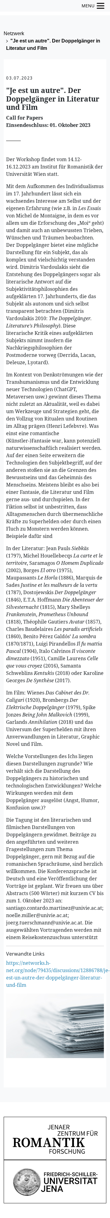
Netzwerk (14, 33)
